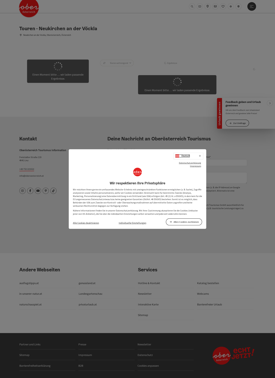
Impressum (195, 166)
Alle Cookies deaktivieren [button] (86, 222)
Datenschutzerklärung (190, 162)
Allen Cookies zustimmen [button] (186, 221)
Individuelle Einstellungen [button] (132, 222)
